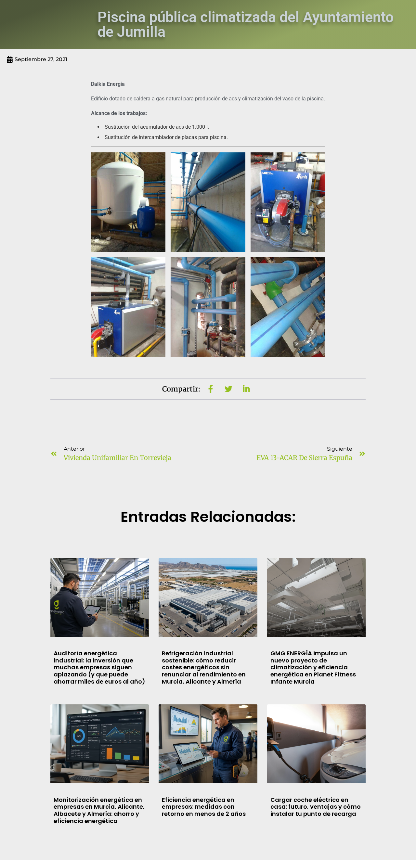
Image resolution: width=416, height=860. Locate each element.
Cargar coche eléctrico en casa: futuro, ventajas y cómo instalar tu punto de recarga (315, 807)
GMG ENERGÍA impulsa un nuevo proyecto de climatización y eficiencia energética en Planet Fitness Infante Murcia (313, 667)
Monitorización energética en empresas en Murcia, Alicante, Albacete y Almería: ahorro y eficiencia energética (99, 810)
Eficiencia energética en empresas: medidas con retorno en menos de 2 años (204, 807)
